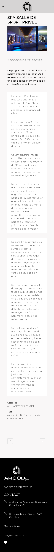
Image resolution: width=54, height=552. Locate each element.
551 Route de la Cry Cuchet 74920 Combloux (25, 515)
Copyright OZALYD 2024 (16, 535)
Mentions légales (12, 526)
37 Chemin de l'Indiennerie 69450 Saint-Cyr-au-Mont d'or (28, 503)
